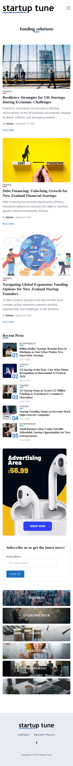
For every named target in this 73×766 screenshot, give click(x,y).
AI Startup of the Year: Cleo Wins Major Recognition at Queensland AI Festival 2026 (44, 373)
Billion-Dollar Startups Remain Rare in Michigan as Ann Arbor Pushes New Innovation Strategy (43, 352)
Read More (8, 130)
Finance (7, 92)
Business (36, 597)
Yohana (9, 124)
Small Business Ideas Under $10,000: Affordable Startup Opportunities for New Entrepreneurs (44, 432)
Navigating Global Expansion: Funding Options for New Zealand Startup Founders (35, 289)
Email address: (13, 556)
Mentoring (36, 668)
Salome (9, 217)
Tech (36, 686)
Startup (24, 365)
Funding (24, 386)
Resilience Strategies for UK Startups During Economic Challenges (34, 99)
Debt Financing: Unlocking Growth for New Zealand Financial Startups (35, 193)
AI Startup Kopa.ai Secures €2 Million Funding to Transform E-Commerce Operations (42, 394)
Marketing (36, 650)
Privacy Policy (44, 735)
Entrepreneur (27, 344)
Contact (24, 735)
